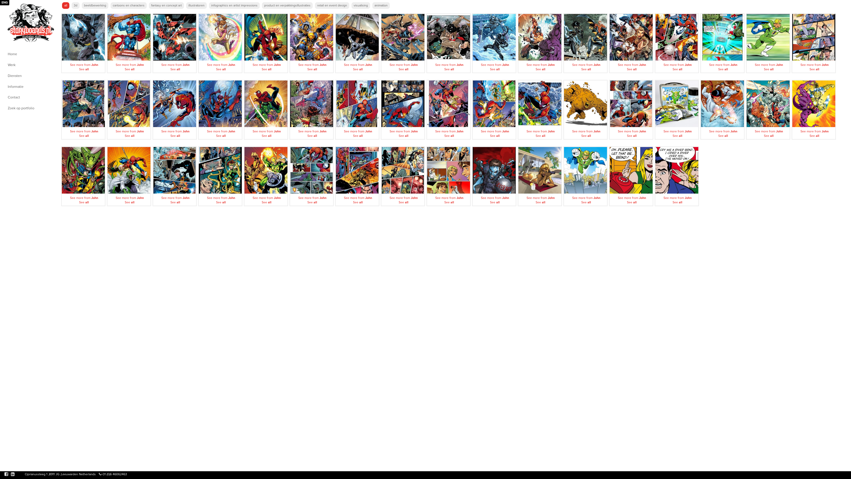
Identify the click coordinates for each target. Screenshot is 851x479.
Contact (14, 97)
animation (381, 5)
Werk (12, 65)
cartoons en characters (128, 5)
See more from (84, 65)
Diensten (15, 76)
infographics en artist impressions (234, 5)
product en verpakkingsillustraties (287, 5)
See (84, 69)
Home (12, 54)
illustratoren (196, 5)
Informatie (15, 86)
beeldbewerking (95, 5)
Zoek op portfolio (21, 108)
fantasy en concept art (166, 5)
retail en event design (332, 5)
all (65, 5)
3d (75, 5)
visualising (361, 5)
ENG (5, 2)
